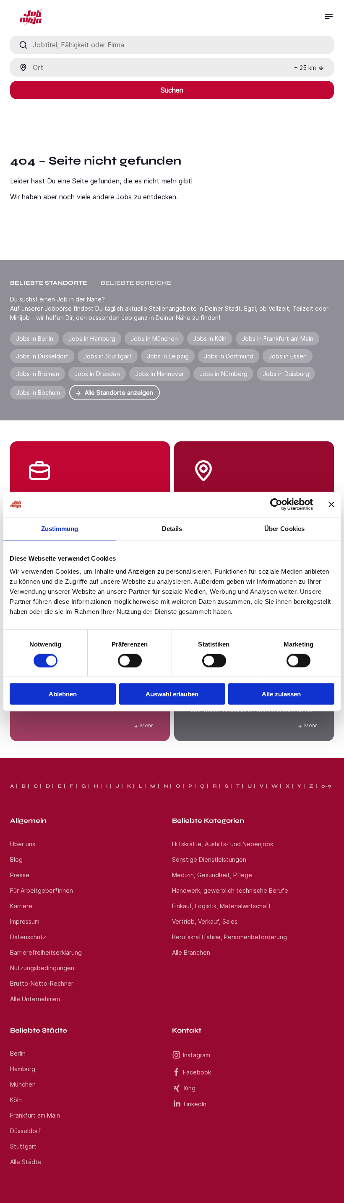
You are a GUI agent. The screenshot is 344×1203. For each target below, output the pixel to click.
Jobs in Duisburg (286, 373)
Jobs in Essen (287, 356)
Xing (189, 1088)
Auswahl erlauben (172, 694)
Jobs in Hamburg (91, 338)
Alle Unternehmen (35, 998)
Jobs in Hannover (159, 373)
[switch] (130, 660)
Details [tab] (172, 528)
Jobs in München (154, 338)
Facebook (197, 1072)
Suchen (172, 90)
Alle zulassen (281, 694)
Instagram (196, 1055)
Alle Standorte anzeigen (119, 392)
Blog (16, 859)
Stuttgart (23, 1146)
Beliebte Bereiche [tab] (136, 282)
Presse (19, 874)
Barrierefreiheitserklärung (46, 952)
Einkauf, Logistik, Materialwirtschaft (221, 905)
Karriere (21, 905)
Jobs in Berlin (34, 338)
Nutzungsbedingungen (42, 967)
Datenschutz (28, 936)
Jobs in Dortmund (228, 356)
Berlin (18, 1053)
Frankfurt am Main (35, 1115)
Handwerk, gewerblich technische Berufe (230, 890)
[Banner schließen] (331, 504)
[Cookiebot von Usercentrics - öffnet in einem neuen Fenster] (276, 504)
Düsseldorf (25, 1130)
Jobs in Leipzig (168, 356)
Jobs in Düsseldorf (42, 356)
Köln (16, 1099)
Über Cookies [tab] (284, 528)
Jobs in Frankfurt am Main (277, 338)
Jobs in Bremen (37, 373)
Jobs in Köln (210, 338)
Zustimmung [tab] (59, 528)
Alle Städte (26, 1161)
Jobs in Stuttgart (107, 356)
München (23, 1084)
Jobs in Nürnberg (223, 373)
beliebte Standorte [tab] (48, 282)
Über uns (22, 844)
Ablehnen (63, 694)
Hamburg (22, 1068)
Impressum (24, 921)
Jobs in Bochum (38, 392)
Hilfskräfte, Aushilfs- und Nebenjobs (222, 844)
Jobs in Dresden (97, 373)
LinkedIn (195, 1104)
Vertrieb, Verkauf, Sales (204, 921)
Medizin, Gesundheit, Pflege (212, 874)
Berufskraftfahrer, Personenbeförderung (229, 936)
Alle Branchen (191, 952)
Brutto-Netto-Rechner (41, 983)
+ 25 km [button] (305, 67)
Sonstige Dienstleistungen (209, 859)
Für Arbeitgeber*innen (41, 890)
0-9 (326, 786)
